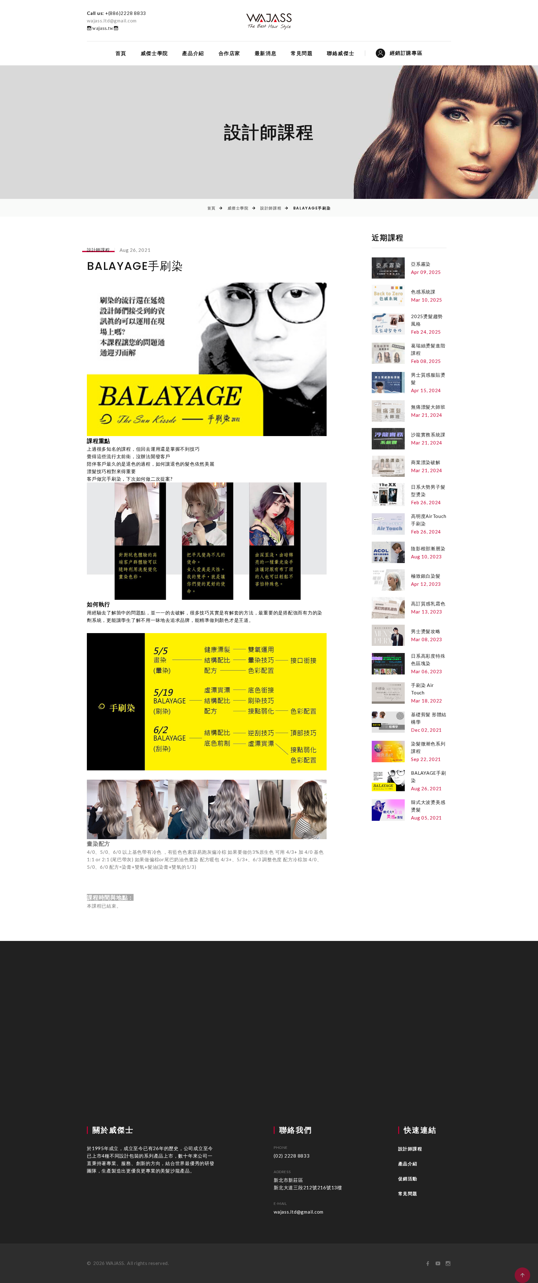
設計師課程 (270, 208)
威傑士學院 (154, 53)
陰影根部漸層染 (428, 548)
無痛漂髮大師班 (428, 407)
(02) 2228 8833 (292, 1155)
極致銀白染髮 (426, 576)
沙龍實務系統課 (428, 434)
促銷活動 (408, 1179)
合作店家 (229, 53)
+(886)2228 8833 (125, 13)
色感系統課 (423, 291)
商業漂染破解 (426, 462)
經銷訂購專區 (406, 53)
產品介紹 (193, 53)
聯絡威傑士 (340, 53)
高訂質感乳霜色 (428, 603)
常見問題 (302, 53)
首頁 (121, 53)
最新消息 (265, 53)
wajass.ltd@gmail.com (112, 20)
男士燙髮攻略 (426, 631)
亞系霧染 (421, 264)
